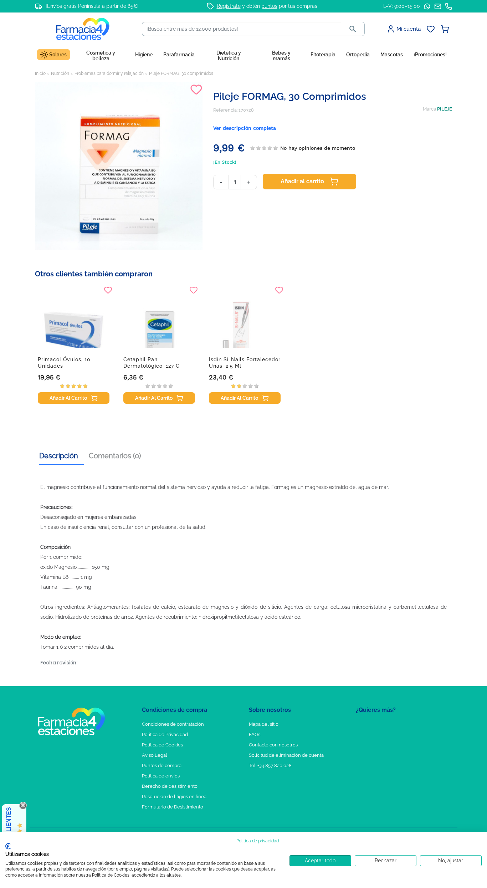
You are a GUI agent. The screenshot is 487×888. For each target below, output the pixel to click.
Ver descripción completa (244, 128)
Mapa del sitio (263, 724)
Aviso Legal (154, 755)
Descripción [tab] (58, 455)
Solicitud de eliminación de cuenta (286, 755)
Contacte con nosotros (273, 744)
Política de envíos (161, 776)
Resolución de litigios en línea (174, 796)
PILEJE (444, 109)
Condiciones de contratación (173, 724)
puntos (269, 6)
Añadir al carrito (302, 181)
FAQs (254, 734)
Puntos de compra (161, 765)
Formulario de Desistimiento (172, 807)
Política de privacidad (257, 840)
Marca (429, 109)
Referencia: (225, 110)
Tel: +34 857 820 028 (270, 765)
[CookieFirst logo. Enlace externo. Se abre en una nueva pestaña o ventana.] (8, 846)
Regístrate (229, 6)
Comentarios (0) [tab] (115, 455)
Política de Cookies (162, 744)
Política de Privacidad (165, 734)
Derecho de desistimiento (170, 786)
